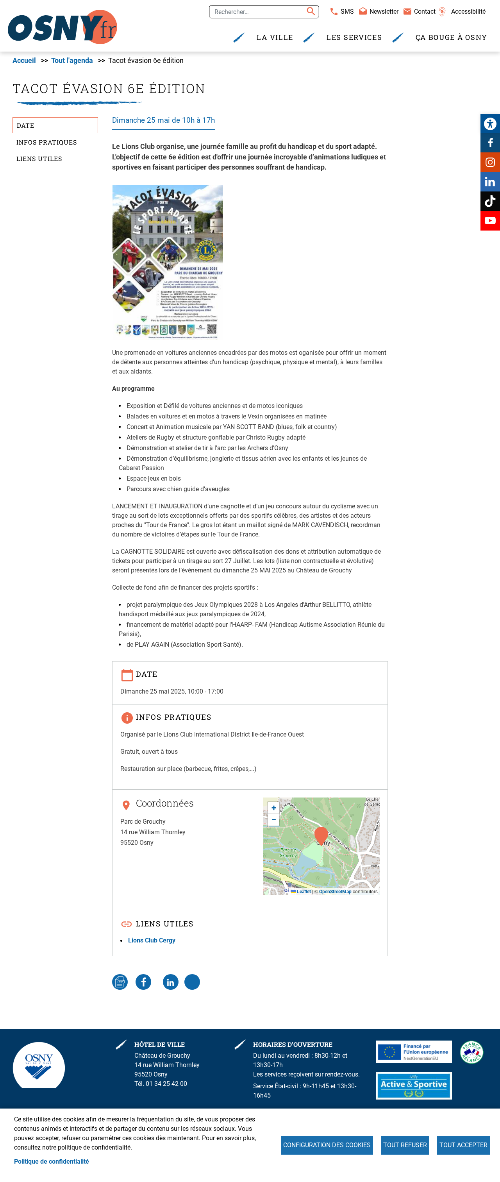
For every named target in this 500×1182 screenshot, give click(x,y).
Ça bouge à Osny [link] (452, 37)
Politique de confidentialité (51, 1161)
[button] (321, 836)
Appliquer (310, 11)
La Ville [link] (275, 37)
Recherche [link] (77, 9)
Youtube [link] (490, 221)
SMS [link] (347, 11)
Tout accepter (463, 1145)
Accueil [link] (24, 60)
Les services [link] (354, 37)
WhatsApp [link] (192, 982)
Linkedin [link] (490, 181)
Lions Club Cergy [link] (151, 940)
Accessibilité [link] (468, 11)
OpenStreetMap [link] (335, 891)
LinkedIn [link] (171, 982)
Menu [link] (110, 9)
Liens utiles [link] (39, 158)
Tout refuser (405, 1145)
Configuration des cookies (327, 1145)
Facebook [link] (490, 142)
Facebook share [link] (143, 982)
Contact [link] (425, 11)
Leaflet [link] (303, 891)
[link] (490, 123)
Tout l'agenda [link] (72, 60)
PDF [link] (120, 982)
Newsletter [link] (384, 11)
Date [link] (25, 125)
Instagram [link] (490, 162)
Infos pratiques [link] (46, 142)
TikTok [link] (490, 201)
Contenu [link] (41, 9)
